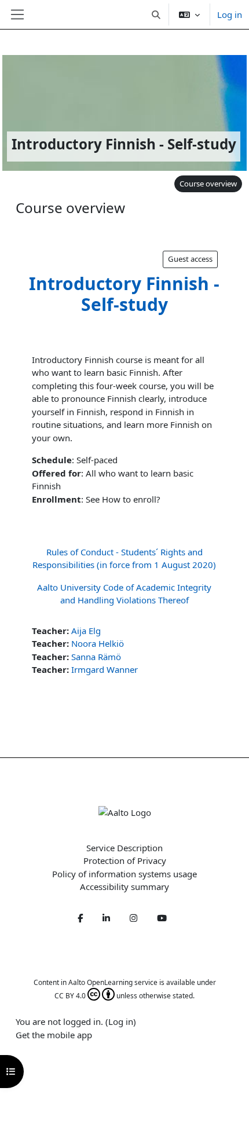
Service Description (124, 848)
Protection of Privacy (124, 860)
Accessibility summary (124, 886)
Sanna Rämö (96, 656)
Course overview (208, 183)
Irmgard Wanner (104, 669)
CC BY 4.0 (70, 996)
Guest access (190, 259)
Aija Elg (86, 630)
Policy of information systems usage (124, 874)
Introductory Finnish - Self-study (124, 294)
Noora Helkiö (97, 643)
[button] (157, 14)
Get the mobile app (54, 1035)
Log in (229, 14)
